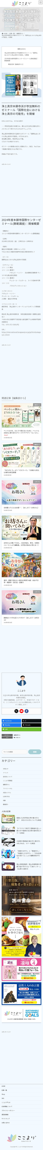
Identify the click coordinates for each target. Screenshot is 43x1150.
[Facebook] (27, 711)
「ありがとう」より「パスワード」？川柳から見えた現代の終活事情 (21, 471)
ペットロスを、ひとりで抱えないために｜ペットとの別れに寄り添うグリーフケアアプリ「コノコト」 (21, 433)
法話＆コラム (7, 793)
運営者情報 (5, 1114)
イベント (5, 773)
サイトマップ (6, 1118)
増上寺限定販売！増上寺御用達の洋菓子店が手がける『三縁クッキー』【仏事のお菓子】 (29, 866)
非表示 (23, 49)
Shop (3, 1094)
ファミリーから (7, 789)
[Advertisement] (21, 187)
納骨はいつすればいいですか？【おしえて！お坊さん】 (21, 619)
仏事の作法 (6, 796)
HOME (3, 1086)
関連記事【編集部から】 (16, 64)
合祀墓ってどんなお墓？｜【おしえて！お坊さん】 (21, 508)
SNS (3, 1098)
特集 (4, 800)
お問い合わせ (6, 1123)
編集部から (17, 735)
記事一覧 (4, 1090)
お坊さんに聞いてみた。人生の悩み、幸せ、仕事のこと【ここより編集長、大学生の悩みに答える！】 (21, 544)
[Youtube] (21, 711)
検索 (35, 751)
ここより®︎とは (6, 1102)
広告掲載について (7, 1106)
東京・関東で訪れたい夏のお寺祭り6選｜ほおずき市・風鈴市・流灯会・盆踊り (21, 581)
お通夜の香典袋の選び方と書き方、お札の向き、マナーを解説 (29, 842)
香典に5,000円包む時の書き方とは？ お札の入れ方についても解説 (29, 819)
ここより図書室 (7, 781)
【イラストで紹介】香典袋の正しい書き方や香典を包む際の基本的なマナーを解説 (29, 830)
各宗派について (7, 777)
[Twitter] (16, 711)
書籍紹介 (5, 804)
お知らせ (17, 737)
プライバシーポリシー (8, 1110)
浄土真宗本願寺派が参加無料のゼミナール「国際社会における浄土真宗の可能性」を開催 (20, 54)
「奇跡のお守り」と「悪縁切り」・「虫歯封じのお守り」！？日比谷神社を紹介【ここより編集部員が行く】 (29, 854)
